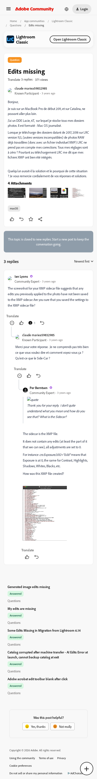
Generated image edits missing (29, 587)
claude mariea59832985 (31, 88)
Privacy (61, 758)
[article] (48, 300)
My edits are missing (22, 609)
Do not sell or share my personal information (35, 773)
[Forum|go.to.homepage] (34, 9)
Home (13, 21)
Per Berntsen (39, 388)
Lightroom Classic (62, 21)
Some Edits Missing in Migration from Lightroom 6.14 (44, 630)
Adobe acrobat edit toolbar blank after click (38, 679)
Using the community (22, 758)
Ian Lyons (21, 276)
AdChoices (76, 773)
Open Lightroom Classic (70, 39)
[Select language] (66, 9)
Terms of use (46, 758)
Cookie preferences (20, 765)
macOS (14, 208)
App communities (34, 21)
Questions (15, 25)
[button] (8, 10)
